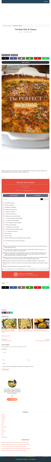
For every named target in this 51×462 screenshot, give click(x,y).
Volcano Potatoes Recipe (6, 340)
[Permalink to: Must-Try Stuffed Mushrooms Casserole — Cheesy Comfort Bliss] (25, 324)
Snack (3, 433)
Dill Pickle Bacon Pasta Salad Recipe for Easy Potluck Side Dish (14, 450)
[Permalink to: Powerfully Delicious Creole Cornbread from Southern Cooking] (41, 324)
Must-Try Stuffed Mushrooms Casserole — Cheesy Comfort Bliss (25, 330)
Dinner (3, 422)
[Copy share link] (21, 58)
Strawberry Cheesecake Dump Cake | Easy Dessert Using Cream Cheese (16, 444)
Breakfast (3, 416)
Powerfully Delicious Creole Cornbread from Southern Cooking (41, 330)
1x (41, 199)
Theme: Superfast (31, 459)
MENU (47, 1)
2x (44, 199)
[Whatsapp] (12, 313)
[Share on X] (5, 58)
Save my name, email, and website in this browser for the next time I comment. (18, 366)
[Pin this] (7, 313)
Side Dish (7, 336)
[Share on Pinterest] (37, 58)
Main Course (4, 427)
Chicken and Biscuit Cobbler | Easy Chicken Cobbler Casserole (14, 446)
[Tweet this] (5, 313)
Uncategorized (4, 437)
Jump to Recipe (5, 55)
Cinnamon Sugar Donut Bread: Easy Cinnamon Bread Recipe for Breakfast (16, 448)
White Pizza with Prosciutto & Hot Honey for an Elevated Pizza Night (15, 442)
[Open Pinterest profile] (12, 396)
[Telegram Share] (10, 313)
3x (46, 199)
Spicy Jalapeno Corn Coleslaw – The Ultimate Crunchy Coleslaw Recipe (8, 331)
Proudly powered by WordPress (22, 459)
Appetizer (3, 414)
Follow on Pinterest (12, 399)
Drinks (3, 425)
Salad (3, 429)
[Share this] (3, 313)
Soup (3, 435)
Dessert (3, 420)
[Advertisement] (25, 14)
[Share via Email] (29, 58)
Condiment (4, 418)
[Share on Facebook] (13, 58)
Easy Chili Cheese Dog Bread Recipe (42, 340)
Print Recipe (14, 55)
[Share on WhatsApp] (45, 58)
